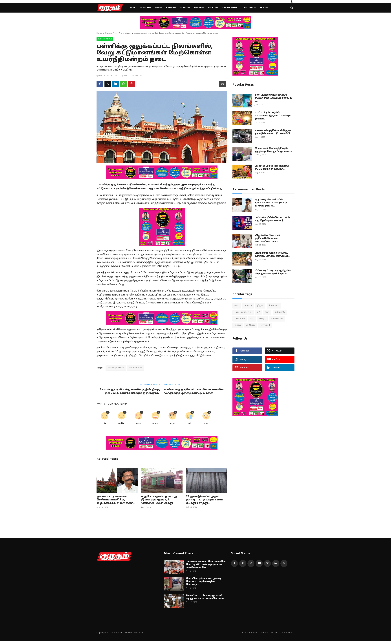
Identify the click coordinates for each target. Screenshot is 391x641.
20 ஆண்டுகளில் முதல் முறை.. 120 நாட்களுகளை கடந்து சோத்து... (204, 500)
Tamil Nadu (239, 319)
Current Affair (111, 33)
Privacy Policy (249, 632)
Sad (189, 423)
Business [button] (249, 8)
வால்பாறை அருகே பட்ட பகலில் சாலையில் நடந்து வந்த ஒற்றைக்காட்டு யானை (194, 391)
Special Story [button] (229, 8)
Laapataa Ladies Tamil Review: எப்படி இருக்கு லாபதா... (272, 167)
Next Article (170, 385)
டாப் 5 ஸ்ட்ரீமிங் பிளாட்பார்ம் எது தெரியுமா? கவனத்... (272, 219)
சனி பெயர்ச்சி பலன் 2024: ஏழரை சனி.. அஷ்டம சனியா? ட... (273, 98)
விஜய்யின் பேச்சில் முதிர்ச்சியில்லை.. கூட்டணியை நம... (267, 238)
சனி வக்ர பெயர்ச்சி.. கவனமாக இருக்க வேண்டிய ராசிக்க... (273, 115)
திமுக (260, 306)
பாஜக (262, 319)
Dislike (121, 423)
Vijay (267, 312)
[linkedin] (275, 563)
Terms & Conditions (281, 632)
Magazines (145, 8)
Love (138, 423)
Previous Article (151, 385)
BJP (258, 312)
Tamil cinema (277, 319)
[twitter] (242, 563)
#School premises (116, 368)
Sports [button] (212, 8)
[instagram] (250, 563)
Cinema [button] (170, 8)
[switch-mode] (291, 1)
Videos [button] (184, 8)
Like (104, 423)
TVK (252, 319)
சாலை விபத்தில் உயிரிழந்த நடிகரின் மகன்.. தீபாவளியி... (273, 132)
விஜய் (237, 325)
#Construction (135, 368)
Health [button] (198, 8)
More (263, 8)
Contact (264, 632)
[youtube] (259, 563)
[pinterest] (267, 563)
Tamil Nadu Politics (243, 312)
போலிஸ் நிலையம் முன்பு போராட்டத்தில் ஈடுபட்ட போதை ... (203, 581)
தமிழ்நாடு (280, 312)
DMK (236, 306)
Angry (172, 423)
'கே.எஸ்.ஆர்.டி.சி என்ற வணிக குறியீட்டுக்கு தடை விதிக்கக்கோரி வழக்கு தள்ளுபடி (129, 391)
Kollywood (265, 325)
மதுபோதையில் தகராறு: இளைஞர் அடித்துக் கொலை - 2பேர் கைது (159, 500)
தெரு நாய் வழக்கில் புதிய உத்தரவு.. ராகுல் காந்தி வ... (272, 254)
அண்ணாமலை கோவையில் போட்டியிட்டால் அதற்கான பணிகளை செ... (206, 564)
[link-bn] (195, 22)
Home (132, 8)
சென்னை (274, 306)
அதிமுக (250, 325)
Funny (155, 423)
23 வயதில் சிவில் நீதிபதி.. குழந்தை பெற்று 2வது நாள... (273, 150)
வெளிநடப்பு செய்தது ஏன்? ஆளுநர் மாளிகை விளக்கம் (205, 597)
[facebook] (234, 563)
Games (158, 8)
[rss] (283, 563)
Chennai (248, 306)
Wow (206, 423)
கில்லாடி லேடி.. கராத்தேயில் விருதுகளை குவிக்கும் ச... (273, 272)
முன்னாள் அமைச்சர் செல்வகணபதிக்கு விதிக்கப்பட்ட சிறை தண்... (116, 500)
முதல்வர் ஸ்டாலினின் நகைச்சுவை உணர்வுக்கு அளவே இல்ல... (271, 203)
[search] (291, 8)
